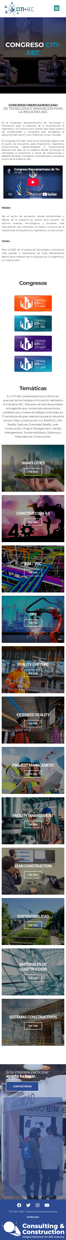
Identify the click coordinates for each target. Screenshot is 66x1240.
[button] (57, 8)
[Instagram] (37, 1205)
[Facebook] (19, 1205)
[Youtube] (47, 1205)
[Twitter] (28, 1205)
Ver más (33, 471)
